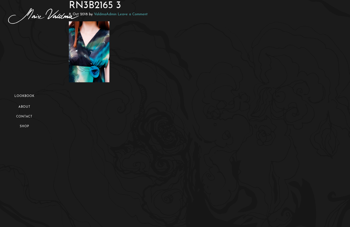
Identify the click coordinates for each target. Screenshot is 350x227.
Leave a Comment (133, 14)
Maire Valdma (43, 16)
